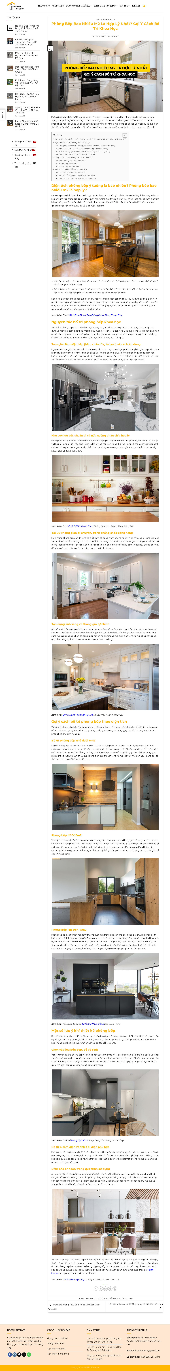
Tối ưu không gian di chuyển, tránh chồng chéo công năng (84, 151)
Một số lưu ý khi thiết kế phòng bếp (71, 169)
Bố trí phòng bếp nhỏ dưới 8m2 (72, 160)
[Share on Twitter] (101, 1288)
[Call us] (29, 1354)
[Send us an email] (24, 1354)
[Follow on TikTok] (19, 1354)
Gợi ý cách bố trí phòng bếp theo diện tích (74, 157)
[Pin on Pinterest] (110, 1288)
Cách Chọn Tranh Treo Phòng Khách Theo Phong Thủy (95, 315)
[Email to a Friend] (105, 1288)
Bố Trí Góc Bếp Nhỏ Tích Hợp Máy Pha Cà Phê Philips (27, 96)
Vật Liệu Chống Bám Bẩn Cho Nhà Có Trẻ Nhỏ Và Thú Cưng (27, 110)
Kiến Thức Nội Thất (105, 20)
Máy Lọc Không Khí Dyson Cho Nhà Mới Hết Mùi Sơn (26, 55)
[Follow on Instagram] (14, 1354)
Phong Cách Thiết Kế (78, 6)
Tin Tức (124, 6)
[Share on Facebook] (96, 1288)
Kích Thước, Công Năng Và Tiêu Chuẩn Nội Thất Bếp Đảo (26, 83)
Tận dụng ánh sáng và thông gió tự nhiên (77, 154)
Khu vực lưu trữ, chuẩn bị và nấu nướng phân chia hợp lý (83, 148)
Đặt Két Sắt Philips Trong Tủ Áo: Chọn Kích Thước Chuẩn (27, 69)
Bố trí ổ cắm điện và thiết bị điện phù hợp (77, 175)
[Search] (144, 6)
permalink (129, 1298)
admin (116, 36)
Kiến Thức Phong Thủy (58, 1353)
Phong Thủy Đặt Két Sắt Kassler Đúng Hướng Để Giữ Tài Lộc (27, 124)
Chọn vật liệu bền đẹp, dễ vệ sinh (73, 172)
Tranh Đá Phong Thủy (73, 1279)
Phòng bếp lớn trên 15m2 (69, 166)
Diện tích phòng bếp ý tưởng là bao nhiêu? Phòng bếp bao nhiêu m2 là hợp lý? (90, 139)
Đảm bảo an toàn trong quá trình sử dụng (77, 178)
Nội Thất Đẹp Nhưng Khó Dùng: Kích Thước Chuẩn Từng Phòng (27, 28)
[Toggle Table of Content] (123, 135)
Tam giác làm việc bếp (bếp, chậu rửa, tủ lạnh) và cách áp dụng (87, 145)
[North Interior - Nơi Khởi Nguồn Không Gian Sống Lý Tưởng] (20, 6)
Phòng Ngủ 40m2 (79, 1140)
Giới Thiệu (58, 6)
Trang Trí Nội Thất (104, 6)
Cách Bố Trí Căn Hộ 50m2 (81, 526)
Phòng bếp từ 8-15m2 (68, 163)
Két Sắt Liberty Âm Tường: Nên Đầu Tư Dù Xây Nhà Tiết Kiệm (26, 42)
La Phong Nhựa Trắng (93, 1024)
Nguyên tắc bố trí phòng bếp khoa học (72, 142)
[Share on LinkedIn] (115, 1288)
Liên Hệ (136, 6)
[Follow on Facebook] (10, 1354)
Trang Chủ (44, 6)
